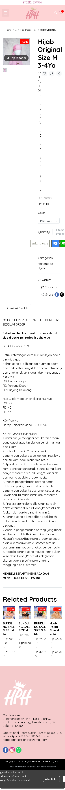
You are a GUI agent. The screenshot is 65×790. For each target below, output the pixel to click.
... (15, 29)
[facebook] (5, 750)
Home (8, 29)
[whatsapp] (18, 750)
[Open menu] (5, 13)
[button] (55, 12)
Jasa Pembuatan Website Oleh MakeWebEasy (33, 767)
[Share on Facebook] (57, 294)
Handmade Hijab (28, 29)
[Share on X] (62, 294)
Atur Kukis (51, 779)
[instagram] (12, 750)
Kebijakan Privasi (16, 779)
